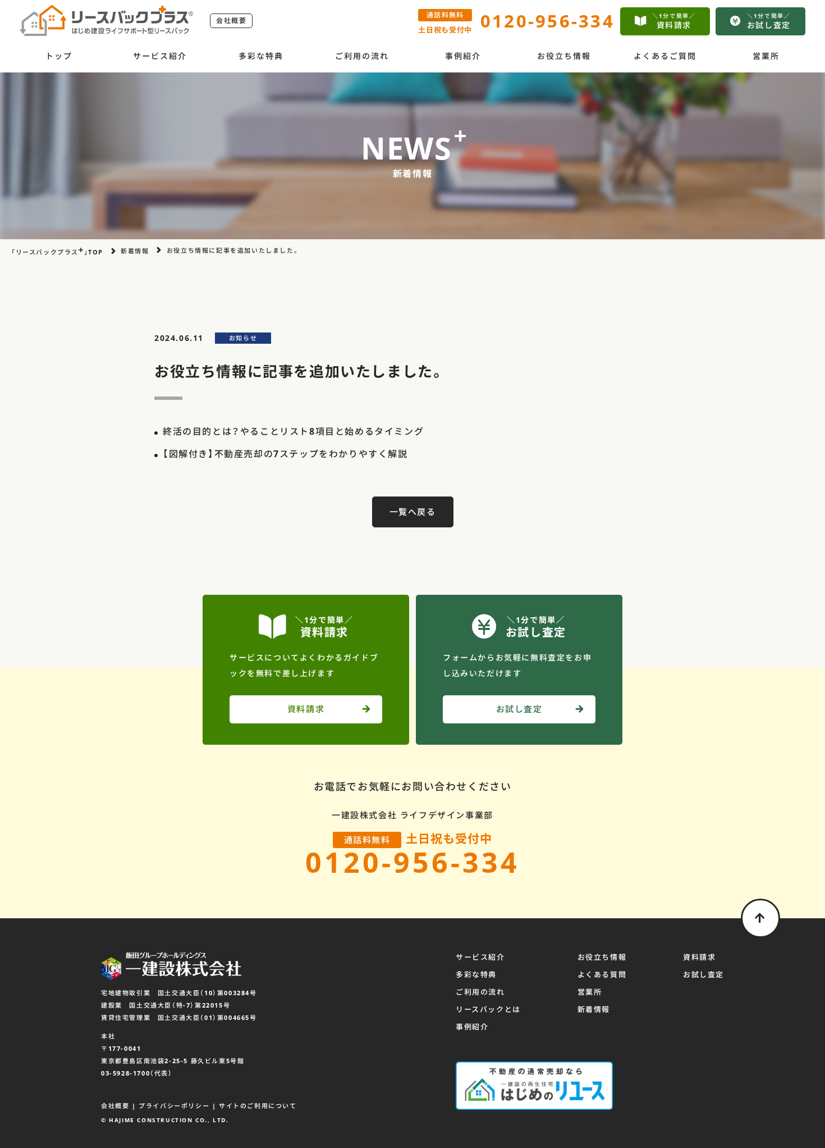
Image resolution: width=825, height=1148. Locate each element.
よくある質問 (602, 974)
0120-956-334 (412, 862)
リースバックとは (488, 1009)
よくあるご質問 (665, 56)
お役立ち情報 (564, 56)
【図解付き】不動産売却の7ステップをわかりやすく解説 (285, 454)
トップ (58, 56)
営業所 (766, 56)
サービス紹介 (160, 56)
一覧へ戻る (412, 511)
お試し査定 (703, 974)
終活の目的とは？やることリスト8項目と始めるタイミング (293, 431)
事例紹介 (463, 56)
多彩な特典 (261, 56)
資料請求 (699, 957)
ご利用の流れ (362, 56)
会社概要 (231, 20)
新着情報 (594, 1009)
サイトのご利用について (258, 1105)
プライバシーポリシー (174, 1105)
